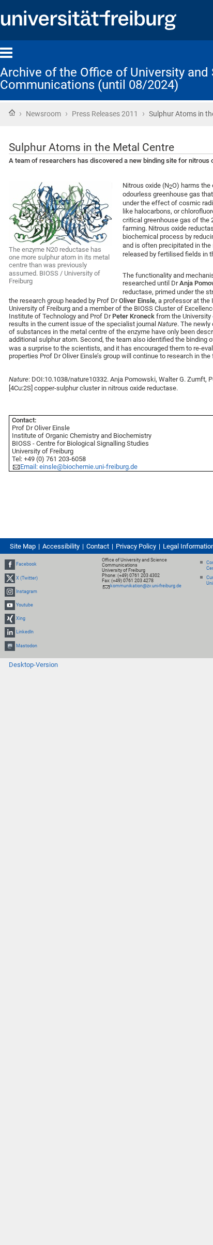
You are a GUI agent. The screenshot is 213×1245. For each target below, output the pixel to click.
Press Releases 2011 (105, 114)
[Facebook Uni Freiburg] (10, 564)
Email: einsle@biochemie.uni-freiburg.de (79, 466)
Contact (97, 546)
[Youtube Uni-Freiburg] (10, 605)
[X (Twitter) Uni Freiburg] (10, 578)
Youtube (24, 605)
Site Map (23, 546)
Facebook (26, 564)
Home (12, 112)
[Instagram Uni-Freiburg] (10, 591)
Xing (20, 618)
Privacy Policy (136, 546)
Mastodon (26, 645)
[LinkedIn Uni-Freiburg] (10, 632)
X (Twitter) (27, 578)
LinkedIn (25, 632)
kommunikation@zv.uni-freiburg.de (145, 585)
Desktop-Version (33, 665)
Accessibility (61, 546)
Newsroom (43, 114)
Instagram (26, 591)
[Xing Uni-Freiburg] (10, 618)
